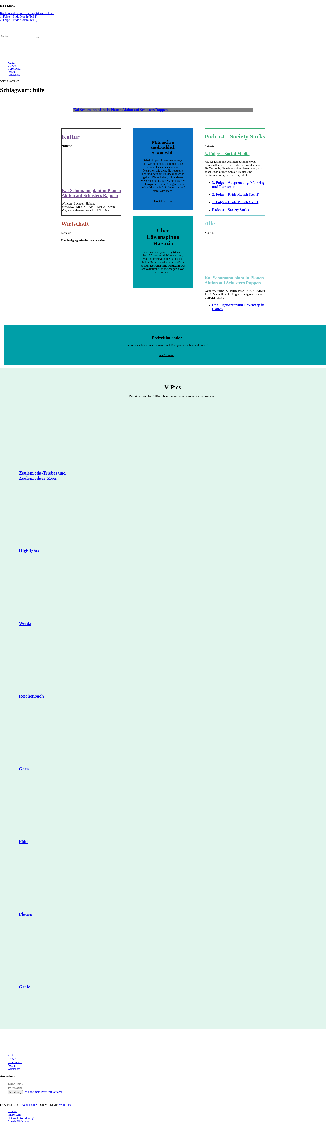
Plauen (25, 914)
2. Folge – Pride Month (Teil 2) (18, 20)
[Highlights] (55, 517)
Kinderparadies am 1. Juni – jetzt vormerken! (27, 13)
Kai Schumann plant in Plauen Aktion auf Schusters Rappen (120, 110)
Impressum (14, 1114)
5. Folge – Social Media (227, 153)
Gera (24, 768)
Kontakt (12, 1111)
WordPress (65, 1104)
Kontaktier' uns (163, 201)
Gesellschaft (15, 68)
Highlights (29, 550)
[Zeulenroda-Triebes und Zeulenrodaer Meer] (55, 439)
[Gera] (55, 735)
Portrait (12, 71)
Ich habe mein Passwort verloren (43, 1092)
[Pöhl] (55, 808)
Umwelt (12, 65)
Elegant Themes (28, 1104)
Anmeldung (15, 1092)
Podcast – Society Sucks (230, 210)
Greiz (24, 986)
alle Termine (166, 355)
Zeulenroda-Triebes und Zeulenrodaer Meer (42, 476)
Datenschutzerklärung (21, 1118)
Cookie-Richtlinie (18, 1121)
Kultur (11, 62)
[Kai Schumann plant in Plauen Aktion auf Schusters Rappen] (91, 182)
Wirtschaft (14, 74)
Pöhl (23, 841)
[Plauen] (55, 881)
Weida (25, 623)
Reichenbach (31, 696)
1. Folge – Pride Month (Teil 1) (18, 16)
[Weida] (55, 590)
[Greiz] (55, 953)
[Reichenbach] (55, 663)
